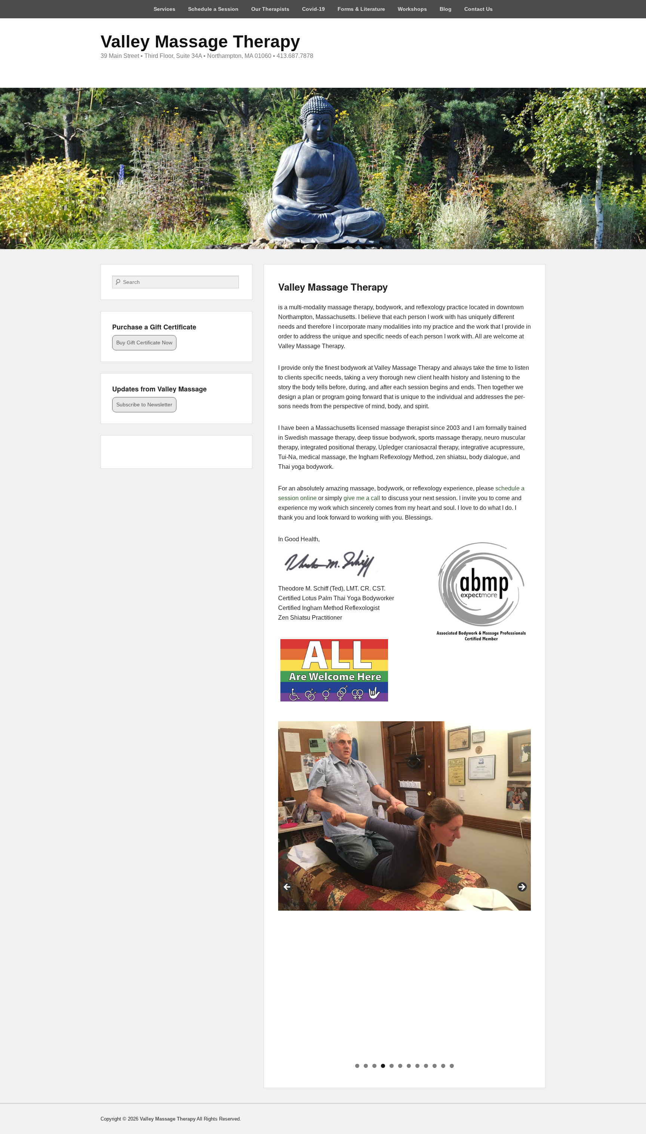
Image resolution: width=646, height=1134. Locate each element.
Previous (287, 887)
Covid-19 (313, 9)
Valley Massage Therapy (200, 41)
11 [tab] (443, 1066)
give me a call (362, 498)
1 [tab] (357, 1066)
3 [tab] (374, 1066)
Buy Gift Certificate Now (144, 343)
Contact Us (478, 9)
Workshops (412, 9)
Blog (446, 9)
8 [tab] (417, 1066)
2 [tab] (366, 1066)
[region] (404, 889)
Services (164, 9)
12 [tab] (452, 1066)
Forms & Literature (361, 9)
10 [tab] (435, 1066)
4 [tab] (383, 1066)
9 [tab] (426, 1066)
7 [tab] (409, 1066)
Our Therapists (270, 9)
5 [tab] (392, 1066)
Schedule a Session (213, 9)
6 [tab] (400, 1066)
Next (521, 887)
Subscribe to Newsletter (144, 405)
